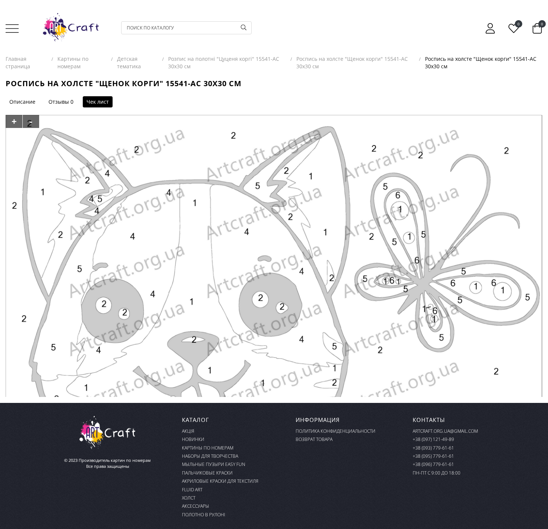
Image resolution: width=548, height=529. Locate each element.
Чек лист (97, 101)
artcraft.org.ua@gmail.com (445, 431)
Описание (22, 101)
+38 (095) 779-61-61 (433, 456)
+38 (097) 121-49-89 (433, 439)
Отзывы (58, 101)
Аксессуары (195, 506)
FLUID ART (192, 489)
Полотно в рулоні (203, 514)
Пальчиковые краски (207, 473)
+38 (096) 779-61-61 (433, 464)
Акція (188, 431)
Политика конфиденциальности (335, 431)
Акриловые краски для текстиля (220, 481)
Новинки (193, 439)
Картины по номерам (207, 448)
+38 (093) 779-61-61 (433, 448)
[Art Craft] (71, 27)
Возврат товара (314, 439)
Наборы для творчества (210, 456)
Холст (188, 498)
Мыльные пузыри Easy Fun (213, 464)
